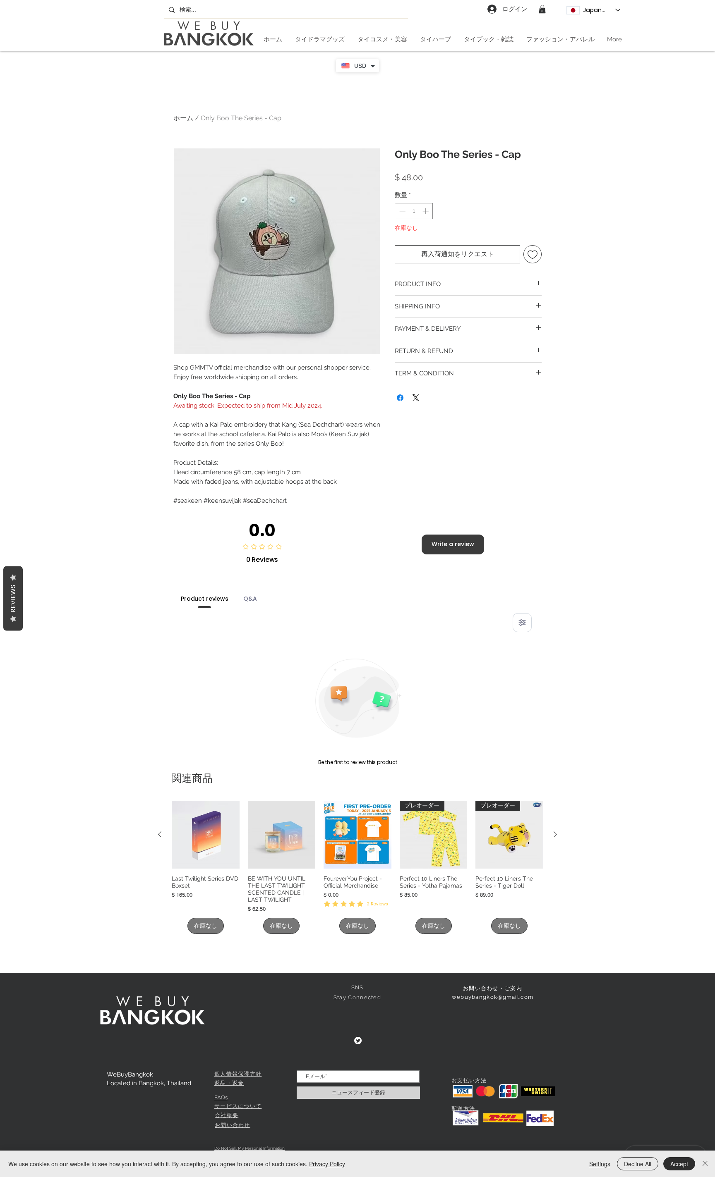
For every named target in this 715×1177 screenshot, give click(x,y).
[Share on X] (416, 398)
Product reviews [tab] (204, 598)
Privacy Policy (327, 1164)
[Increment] (426, 211)
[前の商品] (160, 834)
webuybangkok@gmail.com (493, 997)
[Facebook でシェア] (400, 398)
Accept (679, 1164)
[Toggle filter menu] (522, 622)
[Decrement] (401, 211)
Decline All (637, 1164)
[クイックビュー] (206, 835)
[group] (357, 867)
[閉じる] (705, 1163)
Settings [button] (599, 1164)
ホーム (183, 118)
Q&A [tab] (250, 598)
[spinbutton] (414, 211)
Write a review (453, 544)
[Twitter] (358, 1040)
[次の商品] (555, 834)
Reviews (13, 598)
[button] (542, 9)
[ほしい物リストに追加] (532, 254)
